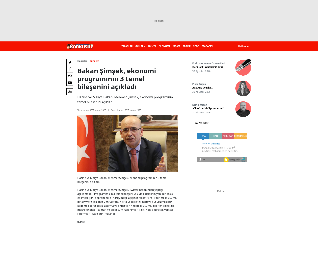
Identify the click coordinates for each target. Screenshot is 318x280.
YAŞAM (176, 46)
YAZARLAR (127, 46)
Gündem (94, 60)
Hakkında (243, 46)
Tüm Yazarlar (200, 123)
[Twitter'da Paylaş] (70, 62)
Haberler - (83, 60)
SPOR (196, 46)
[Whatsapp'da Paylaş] (70, 75)
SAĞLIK (187, 46)
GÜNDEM (140, 46)
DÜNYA (152, 46)
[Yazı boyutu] (70, 92)
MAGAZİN (207, 46)
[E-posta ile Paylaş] (70, 82)
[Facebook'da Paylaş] (70, 69)
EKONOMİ (164, 46)
